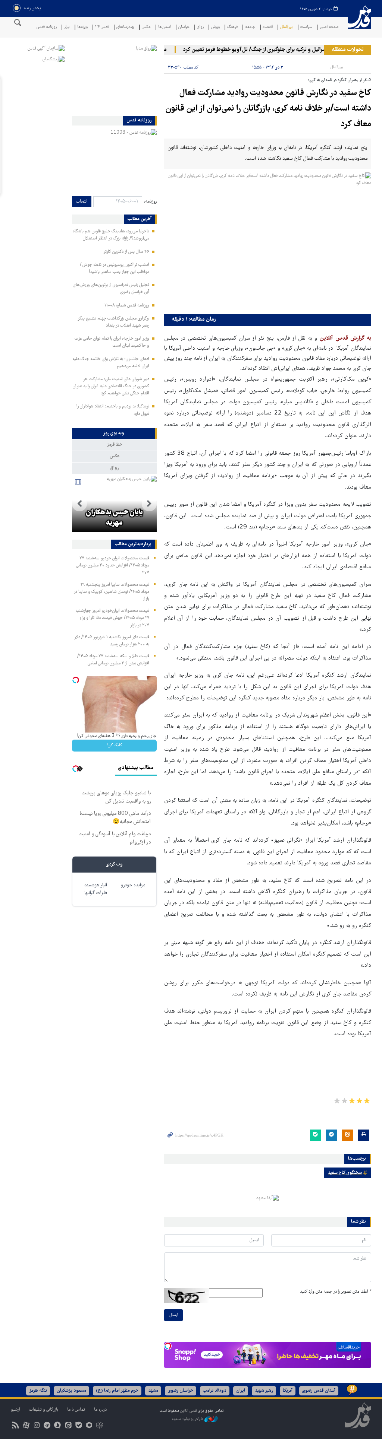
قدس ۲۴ (102, 27)
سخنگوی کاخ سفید (345, 1173)
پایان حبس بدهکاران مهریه (114, 518)
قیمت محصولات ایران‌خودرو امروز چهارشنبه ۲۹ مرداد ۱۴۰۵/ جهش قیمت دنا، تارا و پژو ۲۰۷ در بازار (112, 618)
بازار (67, 27)
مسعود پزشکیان (71, 1391)
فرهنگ (232, 27)
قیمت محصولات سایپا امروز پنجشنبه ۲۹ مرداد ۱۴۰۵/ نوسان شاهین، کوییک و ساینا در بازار (111, 592)
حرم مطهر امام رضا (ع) (117, 1391)
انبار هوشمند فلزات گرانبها (95, 889)
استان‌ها (164, 27)
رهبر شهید (264, 1391)
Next (79, 503)
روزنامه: (150, 201)
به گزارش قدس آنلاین (345, 338)
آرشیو (15, 1410)
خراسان (184, 27)
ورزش (215, 27)
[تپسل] (168, 1346)
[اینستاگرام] (36, 1426)
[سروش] (57, 1426)
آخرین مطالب (139, 219)
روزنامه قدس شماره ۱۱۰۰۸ (126, 305)
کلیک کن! (114, 745)
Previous (149, 503)
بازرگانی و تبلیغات (43, 1410)
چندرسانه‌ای (125, 27)
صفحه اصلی (329, 27)
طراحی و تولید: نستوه (188, 1419)
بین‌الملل (286, 27)
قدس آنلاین (359, 22)
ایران (240, 1391)
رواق (200, 27)
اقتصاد (268, 27)
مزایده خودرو (133, 885)
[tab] (114, 433)
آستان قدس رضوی (318, 1391)
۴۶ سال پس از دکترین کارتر (126, 252)
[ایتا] (68, 1426)
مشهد (153, 1391)
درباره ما (100, 1410)
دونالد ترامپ (214, 1391)
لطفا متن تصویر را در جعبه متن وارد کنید (335, 1292)
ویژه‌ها (82, 27)
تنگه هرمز (38, 1391)
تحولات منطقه (348, 50)
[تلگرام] (47, 1426)
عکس (146, 27)
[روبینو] (89, 1426)
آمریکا (287, 1391)
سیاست (306, 27)
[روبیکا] (99, 1426)
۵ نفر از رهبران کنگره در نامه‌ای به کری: (339, 80)
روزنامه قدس (47, 27)
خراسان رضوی (180, 1391)
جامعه (250, 27)
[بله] (78, 1426)
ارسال (173, 1315)
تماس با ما (76, 1410)
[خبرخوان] (15, 1426)
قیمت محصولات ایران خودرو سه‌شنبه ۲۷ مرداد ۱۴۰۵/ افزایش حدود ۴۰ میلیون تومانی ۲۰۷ (112, 565)
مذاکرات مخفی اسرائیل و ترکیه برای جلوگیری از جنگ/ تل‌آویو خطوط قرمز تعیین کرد (284, 50)
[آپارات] (26, 1426)
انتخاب (81, 201)
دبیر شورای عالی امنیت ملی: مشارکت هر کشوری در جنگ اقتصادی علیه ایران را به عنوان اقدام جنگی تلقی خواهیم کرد (111, 386)
